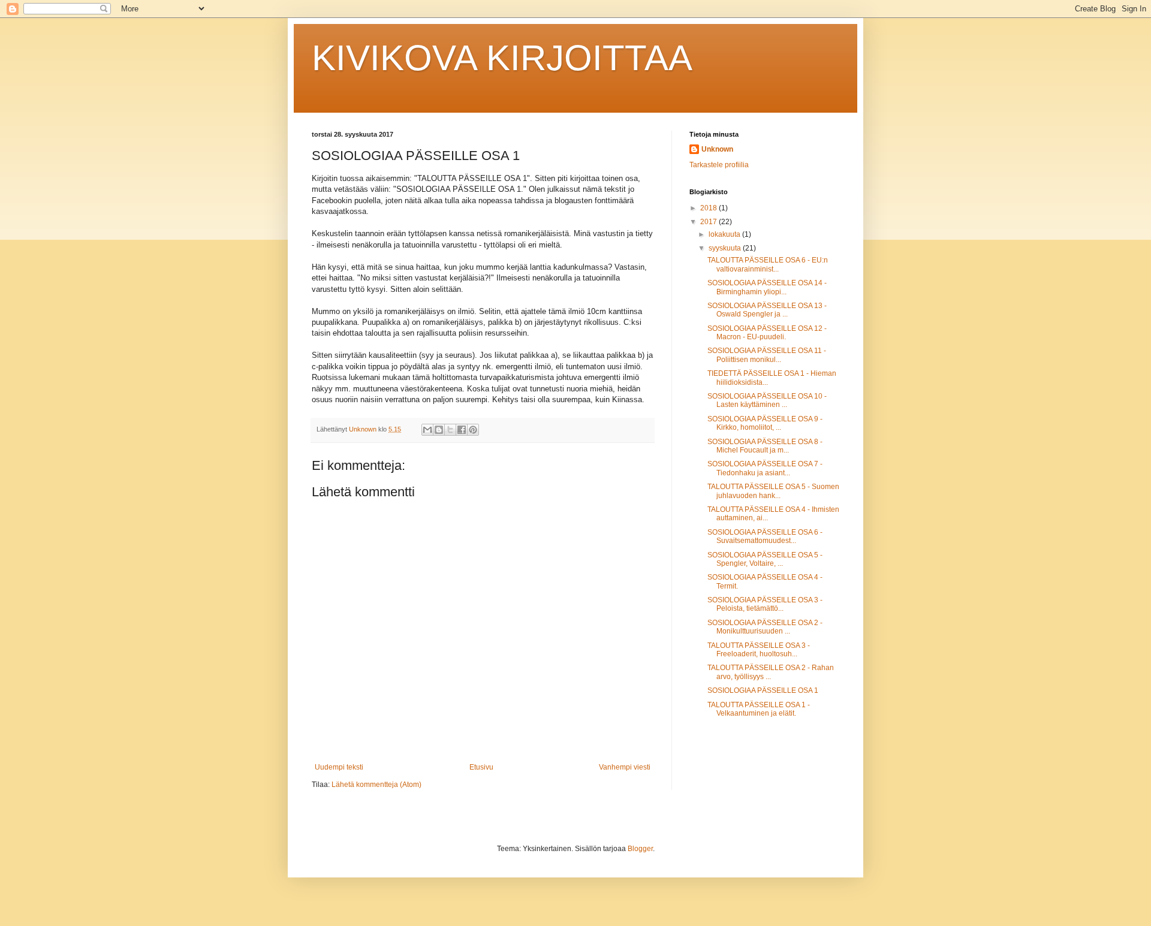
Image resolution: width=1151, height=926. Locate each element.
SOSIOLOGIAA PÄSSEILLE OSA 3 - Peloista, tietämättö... (764, 604)
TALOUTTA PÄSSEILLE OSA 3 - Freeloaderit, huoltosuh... (758, 649)
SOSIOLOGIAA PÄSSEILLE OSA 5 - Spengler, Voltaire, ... (764, 559)
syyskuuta (726, 248)
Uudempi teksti (339, 767)
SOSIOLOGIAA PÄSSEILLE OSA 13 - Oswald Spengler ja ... (767, 309)
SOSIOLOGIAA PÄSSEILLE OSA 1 (762, 690)
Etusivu (481, 767)
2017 (709, 222)
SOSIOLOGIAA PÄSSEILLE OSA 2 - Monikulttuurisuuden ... (764, 627)
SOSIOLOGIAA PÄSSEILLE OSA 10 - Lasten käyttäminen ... (767, 400)
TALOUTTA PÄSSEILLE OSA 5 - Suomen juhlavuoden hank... (773, 490)
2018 (709, 208)
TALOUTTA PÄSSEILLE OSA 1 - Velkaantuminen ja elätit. (758, 709)
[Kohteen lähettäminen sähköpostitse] (427, 430)
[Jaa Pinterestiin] (473, 430)
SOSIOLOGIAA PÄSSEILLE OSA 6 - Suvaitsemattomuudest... (764, 536)
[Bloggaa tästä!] (439, 430)
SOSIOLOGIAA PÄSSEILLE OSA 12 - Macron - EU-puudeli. (767, 332)
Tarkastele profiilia (719, 165)
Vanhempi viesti (624, 767)
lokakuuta (725, 234)
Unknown (717, 149)
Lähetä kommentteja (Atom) (376, 784)
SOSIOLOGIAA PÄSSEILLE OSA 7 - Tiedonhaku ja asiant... (764, 468)
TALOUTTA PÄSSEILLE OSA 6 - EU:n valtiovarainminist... (767, 264)
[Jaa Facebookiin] (462, 430)
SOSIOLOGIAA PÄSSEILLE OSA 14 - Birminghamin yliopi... (767, 287)
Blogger (640, 848)
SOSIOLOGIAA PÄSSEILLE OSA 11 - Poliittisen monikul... (766, 354)
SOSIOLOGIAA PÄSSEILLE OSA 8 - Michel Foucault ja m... (764, 446)
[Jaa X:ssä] (450, 430)
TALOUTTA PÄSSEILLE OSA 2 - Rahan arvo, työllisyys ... (770, 671)
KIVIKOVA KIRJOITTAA (502, 58)
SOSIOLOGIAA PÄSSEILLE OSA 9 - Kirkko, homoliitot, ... (764, 423)
